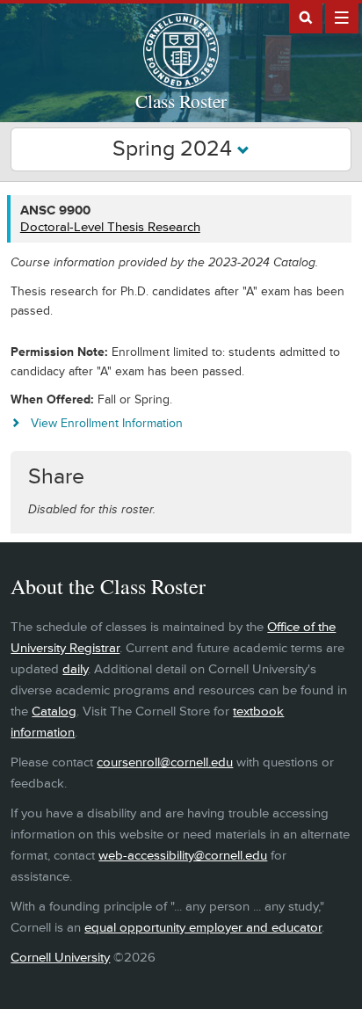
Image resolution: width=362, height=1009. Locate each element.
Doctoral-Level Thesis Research (110, 227)
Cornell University (60, 957)
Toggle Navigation (341, 16)
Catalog (54, 711)
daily (75, 669)
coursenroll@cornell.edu (165, 762)
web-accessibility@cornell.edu (182, 855)
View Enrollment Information (106, 423)
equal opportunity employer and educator (203, 927)
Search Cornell (305, 16)
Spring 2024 (174, 149)
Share (56, 477)
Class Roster (181, 101)
